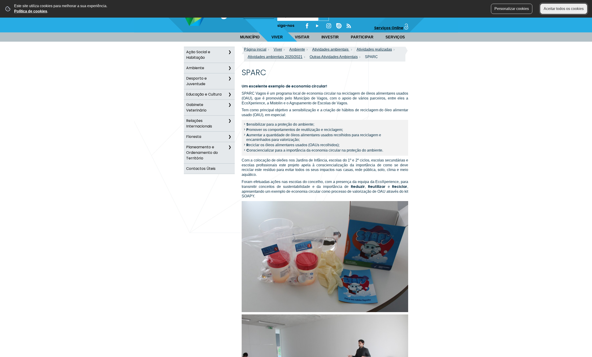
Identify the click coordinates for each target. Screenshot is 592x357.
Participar (362, 37)
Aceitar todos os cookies (564, 9)
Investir (330, 37)
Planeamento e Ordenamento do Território (202, 152)
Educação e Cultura (204, 94)
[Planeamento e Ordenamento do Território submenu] (230, 147)
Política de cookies (30, 11)
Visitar (302, 37)
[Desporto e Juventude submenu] (230, 78)
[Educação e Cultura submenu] (230, 94)
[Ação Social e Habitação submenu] (230, 52)
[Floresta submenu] (230, 137)
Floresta (193, 136)
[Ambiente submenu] (230, 68)
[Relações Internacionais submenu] (230, 121)
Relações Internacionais (199, 123)
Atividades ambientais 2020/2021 (275, 57)
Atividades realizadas (374, 49)
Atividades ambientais (330, 49)
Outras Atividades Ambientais (334, 57)
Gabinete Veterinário (196, 107)
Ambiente (195, 68)
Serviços (395, 37)
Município (249, 37)
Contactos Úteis (201, 168)
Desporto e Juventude (196, 81)
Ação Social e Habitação (198, 54)
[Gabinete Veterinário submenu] (230, 105)
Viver (277, 37)
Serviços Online (388, 28)
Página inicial (255, 49)
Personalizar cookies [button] (511, 9)
